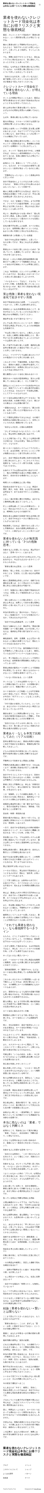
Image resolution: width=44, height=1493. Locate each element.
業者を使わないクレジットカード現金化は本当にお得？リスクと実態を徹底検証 (19, 4)
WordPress (37, 1489)
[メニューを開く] (39, 4)
